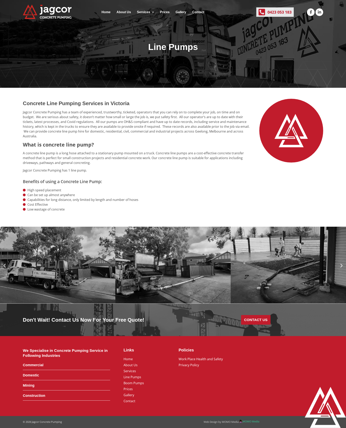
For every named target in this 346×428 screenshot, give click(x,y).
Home (106, 12)
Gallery (181, 12)
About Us (124, 12)
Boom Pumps (134, 383)
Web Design (211, 422)
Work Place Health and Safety (201, 359)
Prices (165, 12)
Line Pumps (132, 377)
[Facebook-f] (311, 12)
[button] (145, 12)
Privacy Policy (189, 365)
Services (143, 12)
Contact (198, 12)
